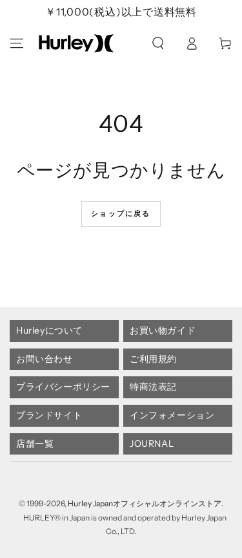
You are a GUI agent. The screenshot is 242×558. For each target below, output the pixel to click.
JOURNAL (152, 443)
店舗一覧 (35, 443)
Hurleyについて (49, 330)
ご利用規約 (153, 359)
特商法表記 (153, 386)
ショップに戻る (120, 213)
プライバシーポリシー (63, 386)
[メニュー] (17, 43)
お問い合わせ (44, 359)
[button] (158, 43)
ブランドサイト (49, 415)
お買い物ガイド (163, 330)
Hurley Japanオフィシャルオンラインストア (144, 503)
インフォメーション (172, 415)
